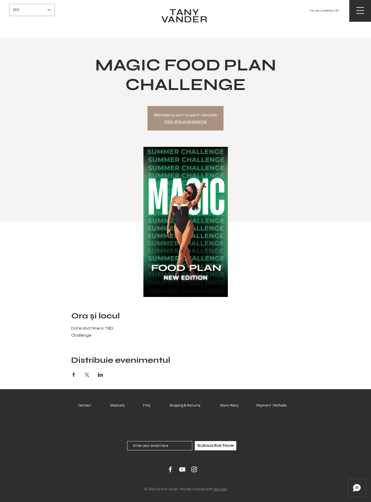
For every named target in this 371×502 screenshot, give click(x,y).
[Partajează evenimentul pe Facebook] (73, 375)
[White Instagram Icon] (194, 469)
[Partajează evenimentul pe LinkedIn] (100, 375)
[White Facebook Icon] (170, 469)
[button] (327, 10)
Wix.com (220, 489)
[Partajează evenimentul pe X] (87, 375)
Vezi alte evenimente (185, 121)
